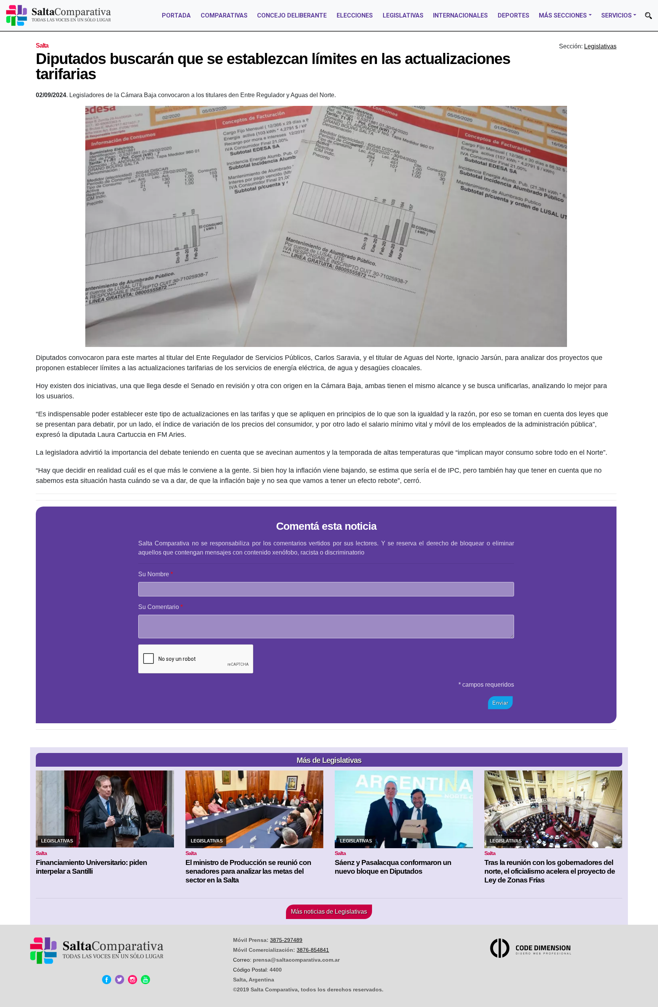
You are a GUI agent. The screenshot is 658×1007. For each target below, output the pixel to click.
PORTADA (176, 15)
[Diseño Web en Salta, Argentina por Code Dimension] (532, 948)
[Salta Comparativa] (58, 15)
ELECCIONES (355, 15)
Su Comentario (158, 607)
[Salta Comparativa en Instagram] (132, 979)
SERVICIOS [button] (616, 15)
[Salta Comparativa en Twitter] (119, 979)
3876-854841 (313, 950)
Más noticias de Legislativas (329, 911)
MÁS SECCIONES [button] (563, 15)
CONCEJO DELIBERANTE (292, 15)
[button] (648, 15)
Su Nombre (153, 574)
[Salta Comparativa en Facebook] (106, 979)
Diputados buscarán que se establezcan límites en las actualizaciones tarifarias (273, 66)
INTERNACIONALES (460, 15)
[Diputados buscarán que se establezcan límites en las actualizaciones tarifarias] (326, 226)
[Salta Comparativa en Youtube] (145, 979)
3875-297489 (286, 940)
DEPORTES (513, 15)
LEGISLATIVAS (403, 15)
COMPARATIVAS (224, 15)
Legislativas (600, 46)
